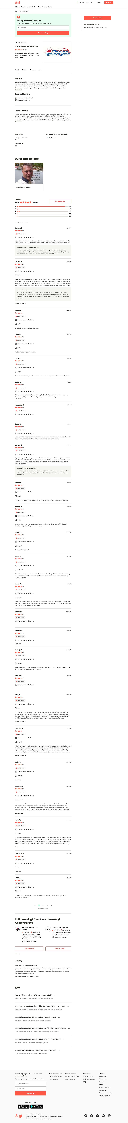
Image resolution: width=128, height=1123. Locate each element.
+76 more (21, 57)
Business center (70, 1079)
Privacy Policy (38, 1114)
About (17, 70)
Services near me (54, 1079)
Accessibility (31, 1116)
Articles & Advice (47, 7)
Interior (17, 7)
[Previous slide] (16, 954)
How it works (103, 1076)
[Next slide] (20, 954)
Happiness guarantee (105, 1093)
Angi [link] (16, 11)
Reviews (32, 70)
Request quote (29, 949)
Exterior (23, 7)
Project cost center (89, 1079)
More (39, 7)
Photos (24, 70)
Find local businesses (55, 1076)
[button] (29, 177)
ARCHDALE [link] (26, 11)
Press (101, 1084)
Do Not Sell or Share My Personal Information (50, 1116)
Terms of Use (29, 1114)
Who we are (102, 1079)
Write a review (60, 201)
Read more (18, 90)
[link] (29, 934)
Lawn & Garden (32, 7)
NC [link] (20, 11)
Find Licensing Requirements (23, 973)
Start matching (43, 33)
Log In (99, 2)
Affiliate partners (104, 1096)
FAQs (84, 1082)
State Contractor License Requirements (26, 965)
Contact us (102, 1090)
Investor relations (104, 1087)
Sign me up (30, 1093)
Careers (101, 1082)
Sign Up (108, 2)
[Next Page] (51, 905)
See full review (19, 304)
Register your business (72, 1076)
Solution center (88, 1076)
